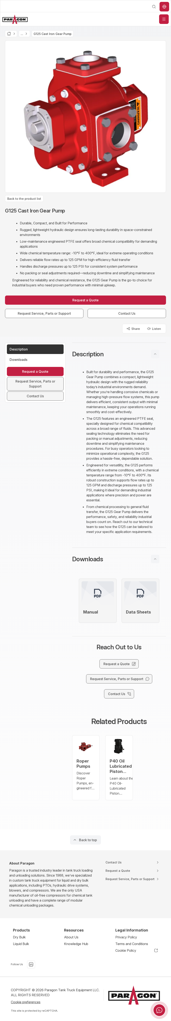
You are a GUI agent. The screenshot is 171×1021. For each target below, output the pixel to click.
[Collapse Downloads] (155, 559)
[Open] (164, 19)
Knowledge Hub (76, 944)
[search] (154, 6)
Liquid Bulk (21, 944)
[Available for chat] (159, 1010)
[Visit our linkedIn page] (31, 964)
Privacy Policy (126, 937)
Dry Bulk (19, 937)
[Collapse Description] (155, 354)
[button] (119, 354)
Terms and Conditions (131, 944)
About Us (71, 937)
